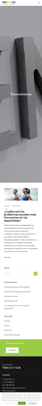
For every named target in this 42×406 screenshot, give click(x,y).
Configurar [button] (32, 403)
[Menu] (38, 3)
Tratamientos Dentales (12, 335)
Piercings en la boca (11, 296)
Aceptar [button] (21, 403)
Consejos (7, 321)
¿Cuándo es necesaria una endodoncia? (17, 292)
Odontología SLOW (10, 301)
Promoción (8, 330)
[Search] (35, 274)
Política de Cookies (10, 403)
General (6, 208)
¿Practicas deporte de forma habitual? (17, 287)
